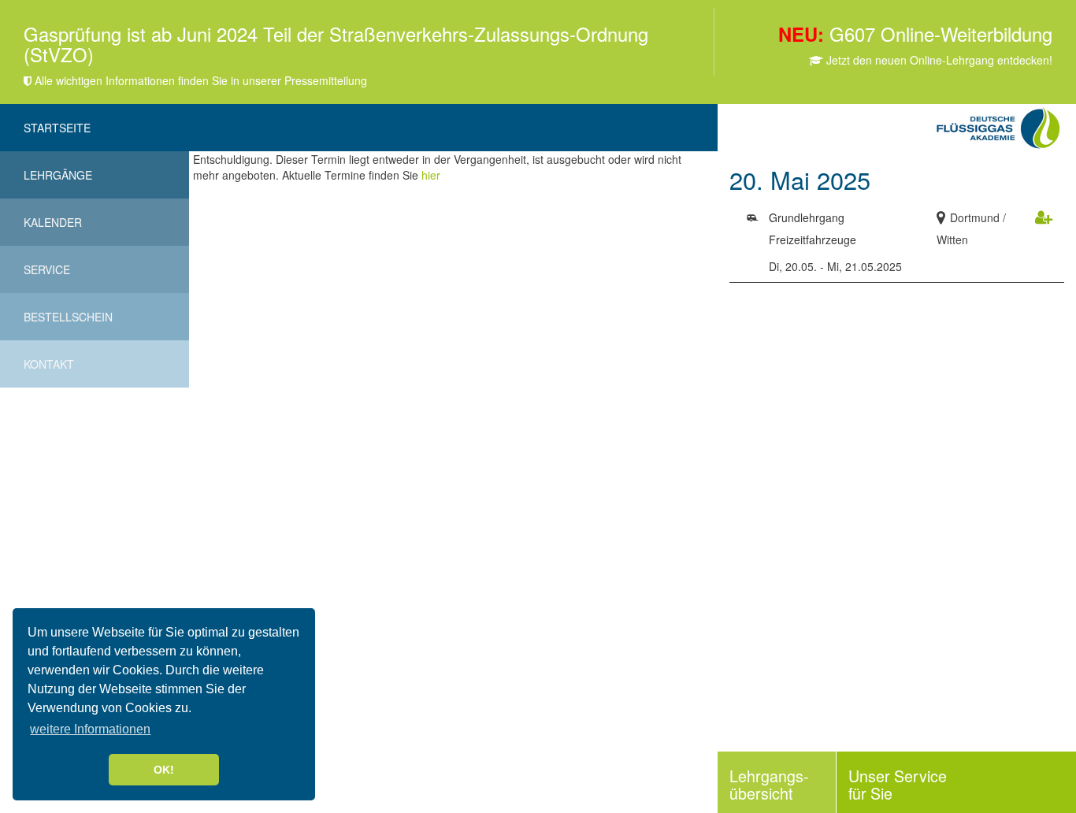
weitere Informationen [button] (90, 729)
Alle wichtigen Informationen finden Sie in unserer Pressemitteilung (199, 80)
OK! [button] (164, 769)
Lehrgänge (58, 175)
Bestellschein (68, 317)
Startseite (57, 128)
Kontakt (49, 364)
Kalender (53, 222)
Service (47, 269)
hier (430, 175)
